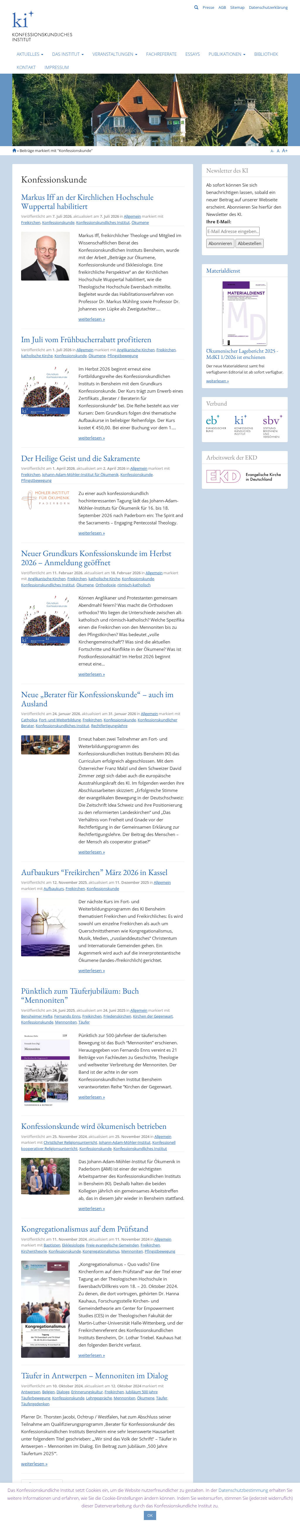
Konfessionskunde (58, 222)
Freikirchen (30, 222)
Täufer (84, 1022)
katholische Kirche (37, 355)
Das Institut (66, 54)
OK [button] (150, 1515)
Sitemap (237, 7)
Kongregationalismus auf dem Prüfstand (84, 1228)
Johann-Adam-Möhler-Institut (125, 1142)
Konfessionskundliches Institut (103, 222)
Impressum (57, 67)
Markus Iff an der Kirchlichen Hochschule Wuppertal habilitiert (87, 201)
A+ (285, 150)
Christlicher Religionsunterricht (70, 1142)
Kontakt (26, 67)
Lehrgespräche (99, 1398)
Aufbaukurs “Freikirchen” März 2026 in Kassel (94, 872)
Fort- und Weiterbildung (60, 719)
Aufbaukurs (54, 888)
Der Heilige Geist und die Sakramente (80, 458)
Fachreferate (161, 54)
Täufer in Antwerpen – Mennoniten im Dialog (94, 1375)
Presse (208, 7)
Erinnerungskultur (87, 1391)
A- (272, 150)
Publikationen (226, 54)
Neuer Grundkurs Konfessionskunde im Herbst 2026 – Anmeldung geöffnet (96, 558)
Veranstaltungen (113, 54)
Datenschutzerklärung (268, 7)
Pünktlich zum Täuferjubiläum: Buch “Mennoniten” (80, 995)
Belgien (48, 1391)
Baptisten (52, 1245)
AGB (222, 7)
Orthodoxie (106, 584)
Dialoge (63, 1391)
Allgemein (132, 216)
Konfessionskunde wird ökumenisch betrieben (94, 1126)
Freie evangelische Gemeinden (112, 1245)
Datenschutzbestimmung (243, 1490)
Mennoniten (66, 1022)
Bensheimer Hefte (36, 1016)
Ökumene (140, 222)
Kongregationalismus (101, 1251)
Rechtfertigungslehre (109, 725)
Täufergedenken (35, 1403)
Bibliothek (266, 54)
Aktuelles (28, 54)
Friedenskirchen (117, 1016)
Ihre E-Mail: (218, 221)
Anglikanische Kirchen (136, 349)
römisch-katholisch (134, 584)
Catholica (29, 719)
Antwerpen (30, 1391)
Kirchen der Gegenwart (153, 1016)
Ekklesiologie (73, 1245)
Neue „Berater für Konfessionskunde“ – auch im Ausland (97, 699)
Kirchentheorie (34, 1251)
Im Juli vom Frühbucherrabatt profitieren (86, 339)
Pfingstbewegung (123, 355)
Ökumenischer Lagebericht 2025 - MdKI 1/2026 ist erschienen (242, 354)
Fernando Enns (67, 1016)
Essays (192, 54)
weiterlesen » (92, 319)
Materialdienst (223, 270)
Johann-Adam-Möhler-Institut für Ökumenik (80, 474)
